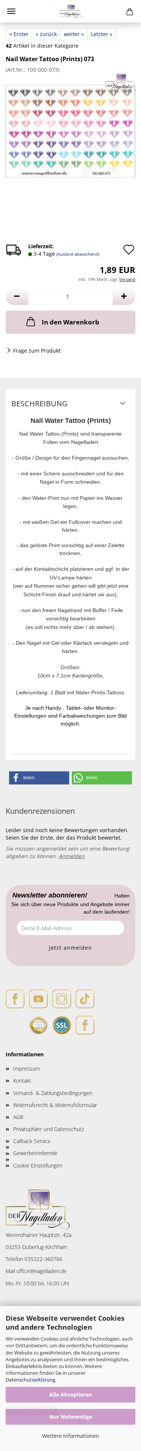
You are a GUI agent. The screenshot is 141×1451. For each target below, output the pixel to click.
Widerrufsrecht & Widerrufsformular (55, 1105)
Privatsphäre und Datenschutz (48, 1129)
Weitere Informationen (70, 1435)
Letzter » (101, 34)
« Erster (19, 34)
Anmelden (72, 856)
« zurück (46, 34)
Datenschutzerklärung (30, 1379)
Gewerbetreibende (35, 1153)
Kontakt (22, 1080)
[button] (17, 296)
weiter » (74, 34)
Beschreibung (39, 403)
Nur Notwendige (70, 1416)
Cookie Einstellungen (37, 1165)
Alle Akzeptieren (70, 1394)
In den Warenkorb (70, 322)
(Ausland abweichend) (77, 254)
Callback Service (32, 1141)
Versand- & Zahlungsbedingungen (52, 1093)
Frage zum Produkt (37, 350)
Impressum (26, 1068)
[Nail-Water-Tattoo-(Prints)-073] (70, 129)
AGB (18, 1117)
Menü (11, 11)
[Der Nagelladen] (70, 11)
